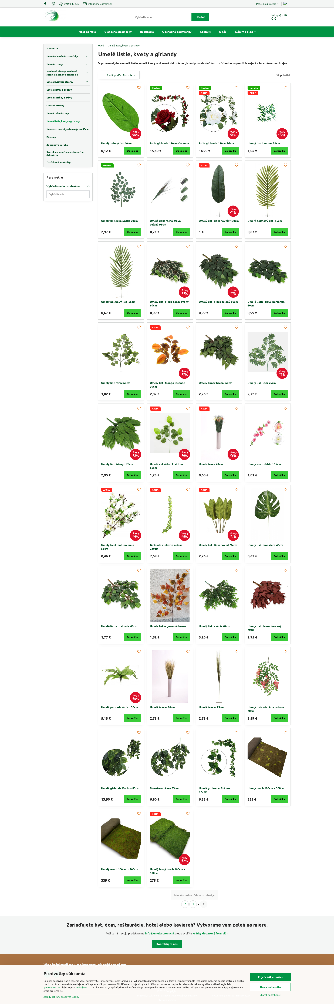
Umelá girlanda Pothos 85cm (120, 788)
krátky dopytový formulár (210, 933)
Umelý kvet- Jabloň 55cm (264, 464)
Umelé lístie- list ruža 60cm (119, 626)
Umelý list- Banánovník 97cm (218, 545)
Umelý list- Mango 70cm (117, 464)
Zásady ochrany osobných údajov (61, 996)
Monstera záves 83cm (164, 788)
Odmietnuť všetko (270, 986)
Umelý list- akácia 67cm (214, 626)
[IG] (53, 3)
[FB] (46, 3)
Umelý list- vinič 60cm (115, 383)
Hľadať (200, 17)
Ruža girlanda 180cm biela (216, 143)
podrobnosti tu (52, 987)
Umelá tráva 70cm (211, 464)
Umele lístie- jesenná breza (168, 626)
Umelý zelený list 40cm (116, 143)
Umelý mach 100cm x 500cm (266, 788)
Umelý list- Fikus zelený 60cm (218, 301)
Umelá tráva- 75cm (211, 707)
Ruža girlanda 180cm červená (169, 143)
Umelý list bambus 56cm (264, 143)
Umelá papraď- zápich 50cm (119, 707)
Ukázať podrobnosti (270, 994)
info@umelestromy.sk (159, 933)
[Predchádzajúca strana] (185, 904)
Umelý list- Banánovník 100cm (219, 221)
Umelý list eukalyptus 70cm (119, 221)
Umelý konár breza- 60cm (215, 383)
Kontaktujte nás (167, 944)
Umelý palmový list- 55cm (265, 221)
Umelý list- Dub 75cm (262, 383)
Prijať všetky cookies (270, 977)
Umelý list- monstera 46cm (265, 545)
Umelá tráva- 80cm (162, 707)
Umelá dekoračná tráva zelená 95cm (165, 222)
